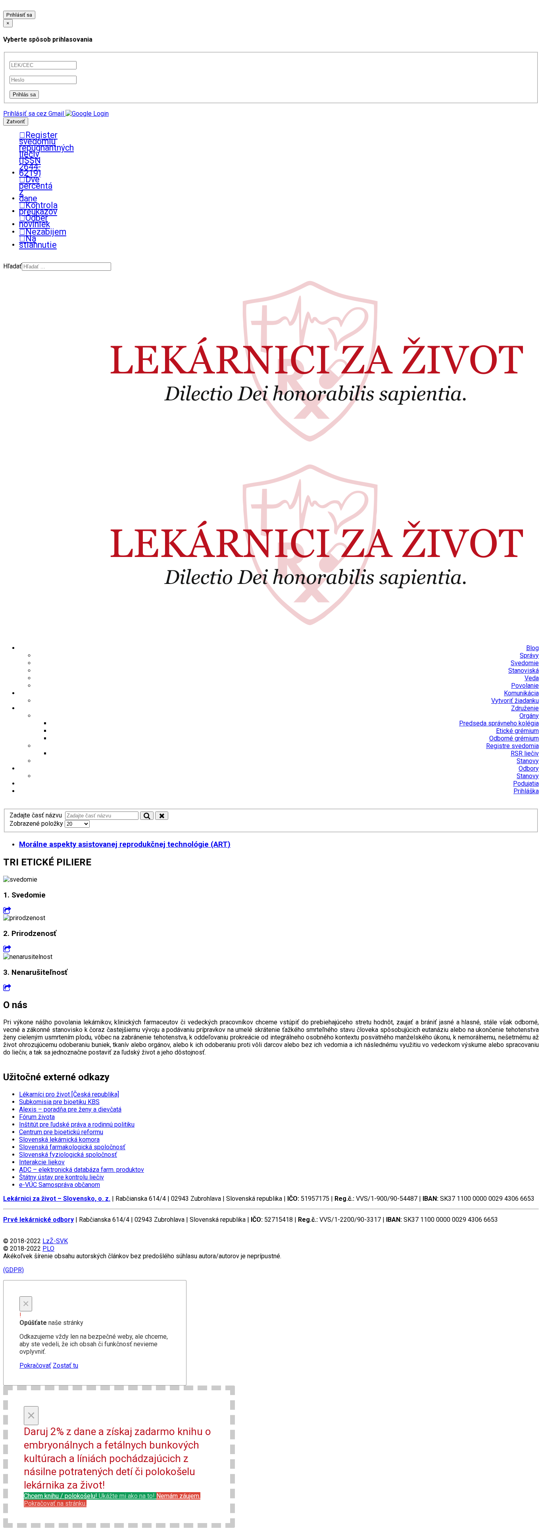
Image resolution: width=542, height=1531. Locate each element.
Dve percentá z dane (23, 189)
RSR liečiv (525, 753)
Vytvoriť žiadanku (515, 700)
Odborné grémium (514, 738)
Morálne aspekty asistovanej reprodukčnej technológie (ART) (125, 844)
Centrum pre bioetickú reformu (61, 1132)
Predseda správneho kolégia (499, 723)
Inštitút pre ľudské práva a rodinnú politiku (77, 1124)
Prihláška (526, 791)
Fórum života (37, 1117)
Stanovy (528, 761)
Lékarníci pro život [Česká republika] (69, 1094)
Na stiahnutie (23, 241)
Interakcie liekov (42, 1162)
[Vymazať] (162, 815)
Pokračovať (35, 1365)
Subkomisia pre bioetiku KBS (59, 1102)
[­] (7, 910)
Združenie (525, 708)
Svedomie (525, 663)
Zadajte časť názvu (37, 815)
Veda (532, 678)
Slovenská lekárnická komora (59, 1139)
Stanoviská (523, 670)
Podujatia (526, 783)
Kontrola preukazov (23, 208)
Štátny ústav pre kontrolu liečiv (61, 1177)
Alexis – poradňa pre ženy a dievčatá (70, 1109)
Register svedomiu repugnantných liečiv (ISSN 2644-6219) (23, 154)
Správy (529, 655)
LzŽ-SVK (55, 1241)
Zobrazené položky (37, 823)
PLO (48, 1248)
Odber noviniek (23, 221)
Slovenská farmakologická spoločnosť (72, 1147)
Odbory (529, 768)
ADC (81, 1169)
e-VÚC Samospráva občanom (59, 1184)
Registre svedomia (512, 746)
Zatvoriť (15, 121)
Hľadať (12, 266)
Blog (532, 648)
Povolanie (525, 685)
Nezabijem (26, 232)
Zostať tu (65, 1365)
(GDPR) (13, 1270)
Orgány (529, 716)
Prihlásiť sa (19, 15)
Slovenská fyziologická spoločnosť (68, 1154)
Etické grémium (517, 731)
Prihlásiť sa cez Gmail (33, 113)
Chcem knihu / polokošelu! (89, 1496)
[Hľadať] (147, 815)
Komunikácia (521, 693)
